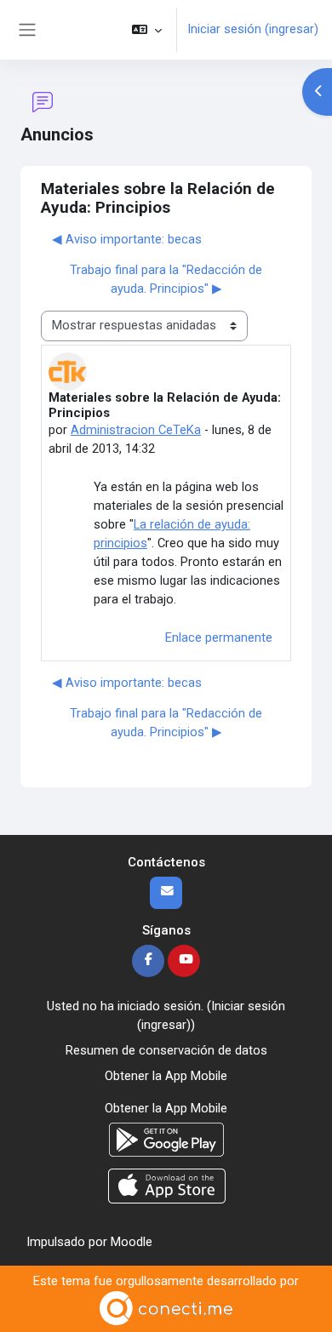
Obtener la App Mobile (166, 1075)
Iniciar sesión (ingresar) (252, 29)
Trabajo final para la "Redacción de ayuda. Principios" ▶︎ (166, 279)
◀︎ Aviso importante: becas (127, 239)
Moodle (131, 1241)
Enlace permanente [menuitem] (218, 637)
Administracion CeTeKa (136, 429)
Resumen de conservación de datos (166, 1050)
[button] (147, 30)
